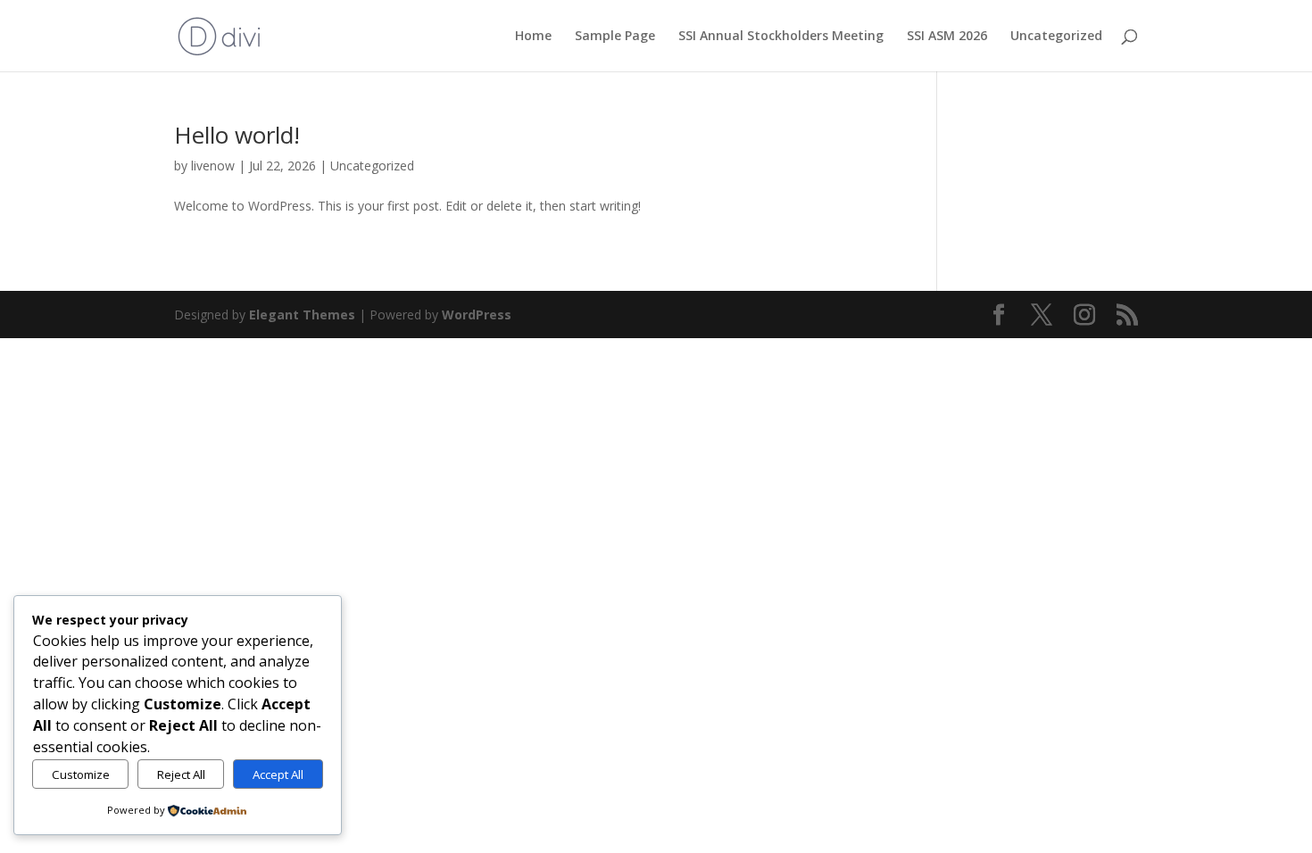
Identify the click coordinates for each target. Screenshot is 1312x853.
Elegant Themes (302, 314)
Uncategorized (1056, 36)
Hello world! (237, 135)
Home (533, 36)
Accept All (278, 774)
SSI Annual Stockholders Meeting (781, 36)
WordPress (476, 314)
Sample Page (615, 36)
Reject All (181, 774)
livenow (213, 165)
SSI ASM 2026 (947, 36)
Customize (81, 774)
